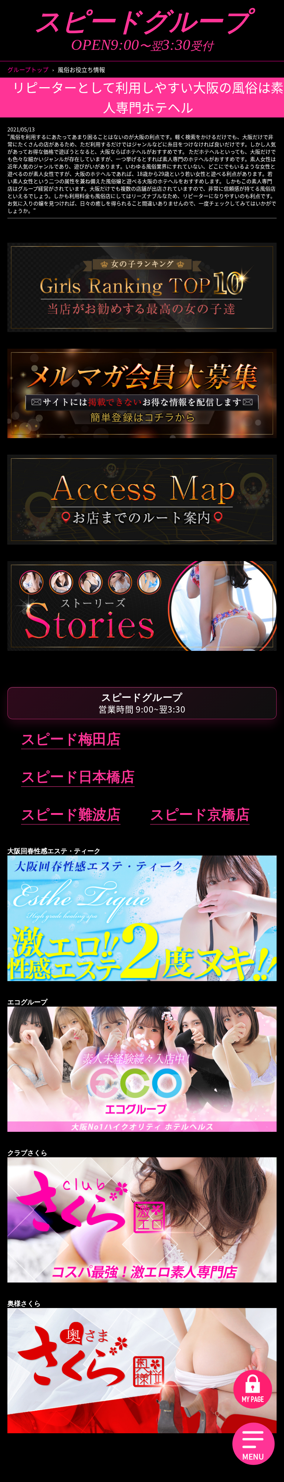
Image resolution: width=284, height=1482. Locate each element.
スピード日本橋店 (78, 777)
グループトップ (27, 69)
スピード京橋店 (200, 814)
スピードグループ (142, 22)
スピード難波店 (71, 814)
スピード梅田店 (71, 739)
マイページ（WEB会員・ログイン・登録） (142, 238)
